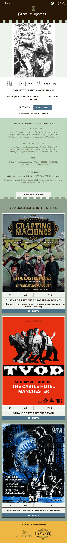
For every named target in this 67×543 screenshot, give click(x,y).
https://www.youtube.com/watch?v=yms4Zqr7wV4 (33, 152)
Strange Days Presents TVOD (33, 413)
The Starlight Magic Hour (33, 128)
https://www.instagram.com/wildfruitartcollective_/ (33, 149)
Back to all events (33, 194)
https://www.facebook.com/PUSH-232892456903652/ (33, 162)
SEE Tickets (50, 176)
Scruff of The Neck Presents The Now (33, 510)
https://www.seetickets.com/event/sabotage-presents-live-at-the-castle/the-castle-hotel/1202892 (33, 181)
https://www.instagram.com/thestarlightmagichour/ (34, 134)
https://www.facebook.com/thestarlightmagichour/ (33, 132)
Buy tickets (33, 311)
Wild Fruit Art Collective (33, 143)
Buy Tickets (42, 107)
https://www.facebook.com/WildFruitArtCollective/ (34, 147)
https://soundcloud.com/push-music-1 (33, 164)
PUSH (33, 158)
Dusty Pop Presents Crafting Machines (34, 300)
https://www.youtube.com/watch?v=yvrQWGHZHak (33, 137)
